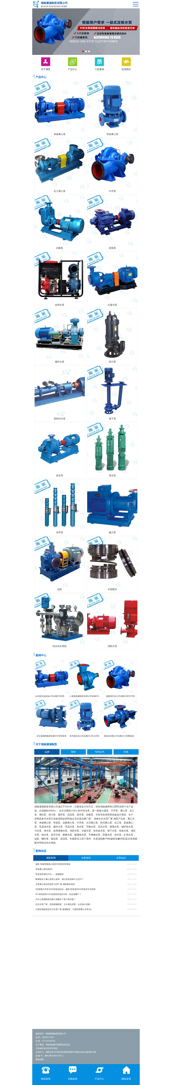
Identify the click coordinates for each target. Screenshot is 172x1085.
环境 (126, 752)
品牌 (47, 752)
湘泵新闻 (51, 858)
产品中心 (41, 77)
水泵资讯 (86, 858)
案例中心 (41, 655)
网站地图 (40, 1059)
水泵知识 (121, 858)
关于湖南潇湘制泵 (46, 744)
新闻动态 (41, 850)
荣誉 (73, 752)
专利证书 (99, 752)
